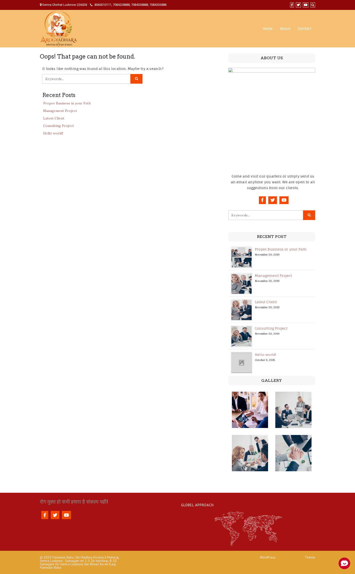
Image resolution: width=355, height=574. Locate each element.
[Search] (312, 5)
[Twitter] (298, 5)
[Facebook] (292, 5)
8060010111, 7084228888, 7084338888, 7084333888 (130, 5)
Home (268, 28)
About (285, 28)
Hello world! (53, 133)
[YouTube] (305, 5)
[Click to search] (136, 79)
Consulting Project (58, 126)
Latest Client (53, 118)
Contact (305, 28)
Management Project (60, 111)
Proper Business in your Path (67, 103)
